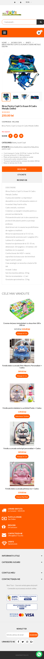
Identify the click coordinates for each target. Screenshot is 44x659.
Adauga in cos (22, 333)
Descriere (22, 169)
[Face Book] (18, 642)
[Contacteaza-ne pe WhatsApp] (39, 654)
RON (27, 2)
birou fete (30, 147)
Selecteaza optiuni (22, 416)
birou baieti (14, 147)
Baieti (28, 43)
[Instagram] (27, 642)
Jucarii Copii (16, 43)
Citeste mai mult (22, 497)
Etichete (22, 175)
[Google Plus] (31, 642)
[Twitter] (23, 642)
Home (4, 43)
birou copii (23, 147)
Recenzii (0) (22, 180)
